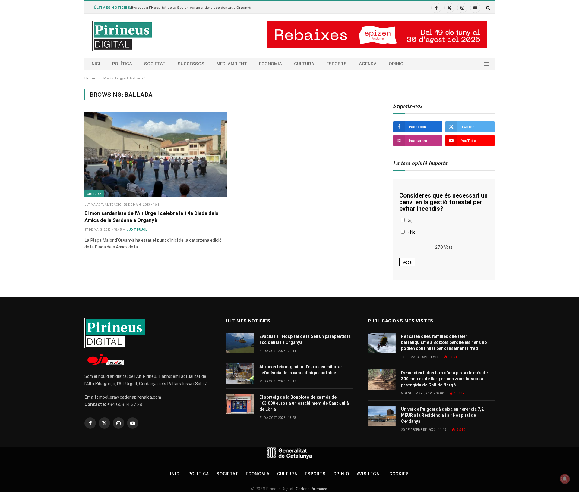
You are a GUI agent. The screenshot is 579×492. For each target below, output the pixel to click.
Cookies (399, 474)
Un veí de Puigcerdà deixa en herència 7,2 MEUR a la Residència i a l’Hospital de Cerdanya (442, 415)
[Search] (487, 7)
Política (122, 63)
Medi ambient (232, 63)
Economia (270, 63)
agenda (368, 63)
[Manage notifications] (565, 479)
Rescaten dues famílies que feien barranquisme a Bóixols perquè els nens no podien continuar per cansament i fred (444, 342)
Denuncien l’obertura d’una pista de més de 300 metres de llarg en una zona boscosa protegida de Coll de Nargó (444, 378)
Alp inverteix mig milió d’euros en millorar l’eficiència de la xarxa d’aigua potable (300, 369)
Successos (191, 63)
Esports (336, 63)
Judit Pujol (137, 229)
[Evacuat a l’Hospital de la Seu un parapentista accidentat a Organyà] (240, 343)
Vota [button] (407, 262)
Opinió (396, 63)
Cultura (304, 63)
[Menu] (486, 64)
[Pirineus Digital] (122, 36)
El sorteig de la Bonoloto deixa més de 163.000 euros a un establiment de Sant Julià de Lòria (304, 403)
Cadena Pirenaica (311, 489)
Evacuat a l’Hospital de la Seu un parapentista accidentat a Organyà (191, 7)
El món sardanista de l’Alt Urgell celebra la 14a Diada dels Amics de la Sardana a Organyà (151, 216)
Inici (95, 63)
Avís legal (369, 474)
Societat (155, 63)
